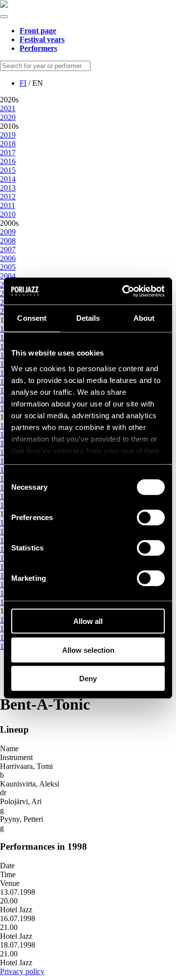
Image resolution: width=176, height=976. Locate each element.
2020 (8, 117)
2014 (8, 179)
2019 (8, 135)
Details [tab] (88, 318)
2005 (8, 267)
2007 (8, 249)
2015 (8, 170)
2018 (8, 144)
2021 (8, 108)
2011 (7, 205)
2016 (8, 161)
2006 (8, 258)
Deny (88, 678)
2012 (8, 196)
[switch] (151, 517)
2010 (8, 214)
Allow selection (88, 649)
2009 (8, 232)
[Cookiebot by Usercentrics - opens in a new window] (124, 291)
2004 (8, 276)
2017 (8, 152)
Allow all (88, 621)
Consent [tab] (31, 318)
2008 (8, 241)
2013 (8, 188)
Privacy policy (22, 971)
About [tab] (144, 318)
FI (23, 83)
